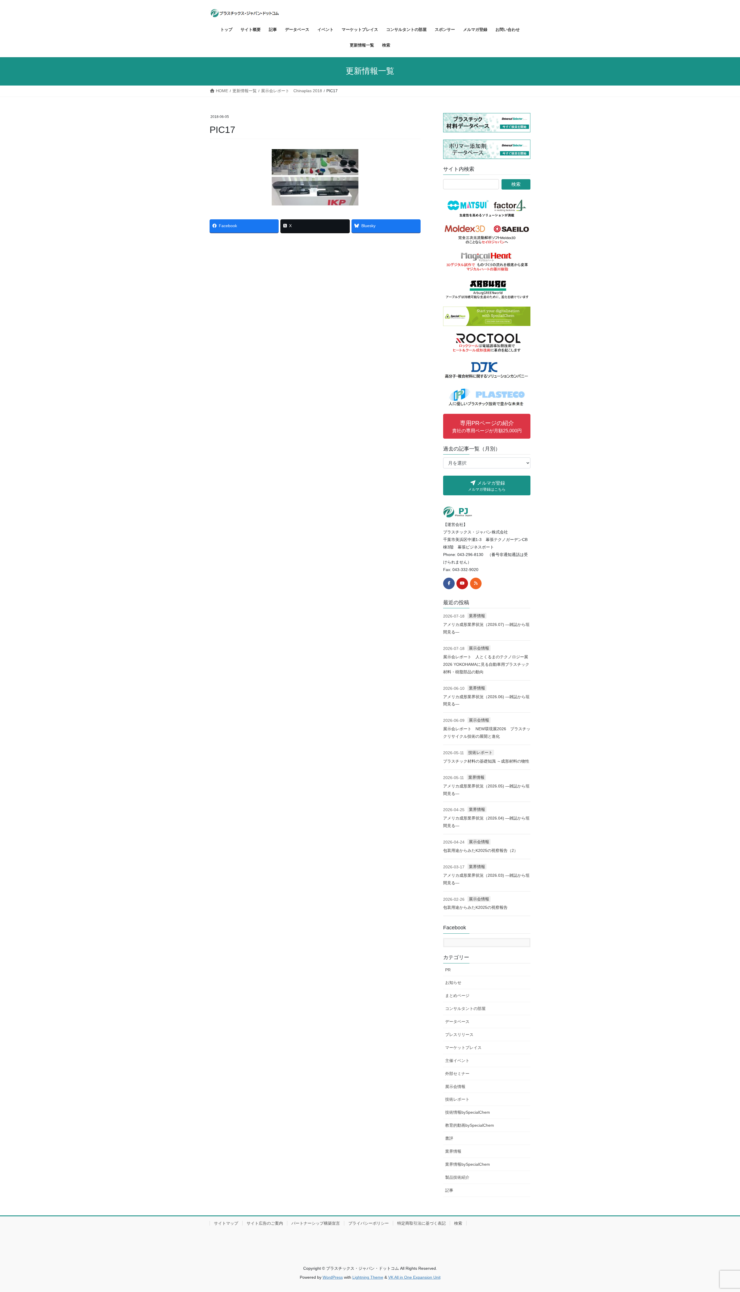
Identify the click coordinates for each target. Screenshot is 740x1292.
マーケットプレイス (463, 1047)
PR (448, 969)
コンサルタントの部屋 (465, 1008)
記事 (449, 1190)
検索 (458, 1223)
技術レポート (480, 752)
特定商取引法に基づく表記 (421, 1223)
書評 (449, 1138)
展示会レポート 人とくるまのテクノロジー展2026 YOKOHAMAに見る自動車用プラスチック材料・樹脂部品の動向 (486, 664)
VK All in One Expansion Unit (414, 1277)
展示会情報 (479, 648)
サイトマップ (226, 1223)
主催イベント (457, 1060)
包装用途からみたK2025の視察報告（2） (480, 850)
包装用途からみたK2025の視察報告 (475, 907)
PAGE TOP (718, 1248)
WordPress (333, 1277)
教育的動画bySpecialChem (469, 1125)
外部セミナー (457, 1073)
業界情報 (477, 615)
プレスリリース (459, 1034)
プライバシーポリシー (368, 1223)
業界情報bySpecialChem (467, 1164)
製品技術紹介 (457, 1177)
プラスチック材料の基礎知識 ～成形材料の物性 (486, 761)
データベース (457, 1021)
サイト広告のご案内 (265, 1223)
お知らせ (453, 982)
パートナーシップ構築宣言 (315, 1223)
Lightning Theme (367, 1277)
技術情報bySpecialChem (467, 1112)
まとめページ (457, 995)
